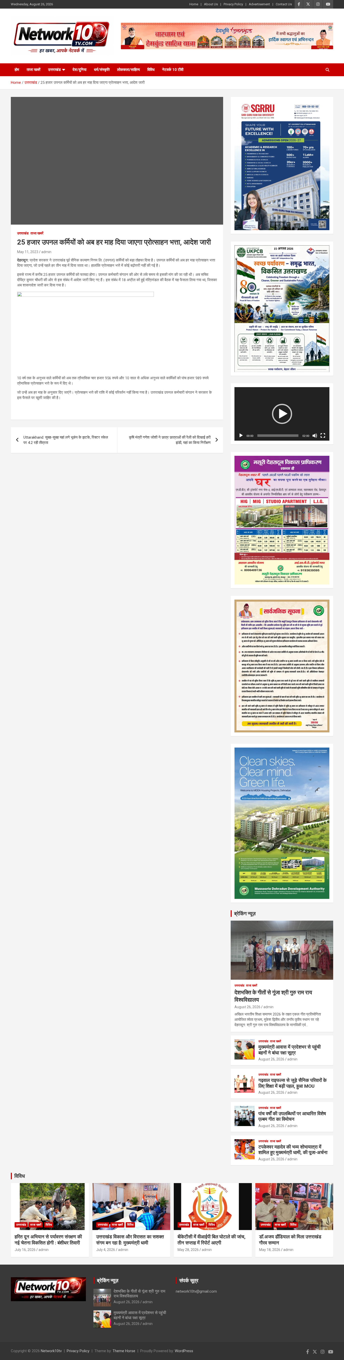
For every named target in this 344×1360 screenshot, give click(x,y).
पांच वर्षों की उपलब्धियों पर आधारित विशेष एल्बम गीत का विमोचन (292, 1116)
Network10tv (51, 1351)
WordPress (184, 1351)
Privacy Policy (233, 4)
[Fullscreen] (322, 435)
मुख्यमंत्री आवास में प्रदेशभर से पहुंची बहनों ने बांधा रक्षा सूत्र (289, 1050)
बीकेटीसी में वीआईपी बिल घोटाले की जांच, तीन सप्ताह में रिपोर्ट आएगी (212, 1240)
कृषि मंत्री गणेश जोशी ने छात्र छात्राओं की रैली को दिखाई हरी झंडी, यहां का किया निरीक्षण (170, 440)
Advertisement (259, 4)
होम (17, 69)
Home (193, 4)
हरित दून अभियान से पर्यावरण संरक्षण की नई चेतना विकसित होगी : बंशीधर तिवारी (48, 1240)
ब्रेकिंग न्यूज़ (245, 914)
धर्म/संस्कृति (102, 69)
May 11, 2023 (27, 252)
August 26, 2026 (247, 1007)
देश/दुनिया (79, 69)
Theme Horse (124, 1351)
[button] (282, 414)
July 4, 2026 (105, 1250)
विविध (151, 69)
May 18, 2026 (269, 1250)
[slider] (277, 435)
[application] (281, 414)
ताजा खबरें (34, 69)
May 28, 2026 (188, 1250)
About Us (211, 4)
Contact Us (284, 4)
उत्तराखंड (54, 69)
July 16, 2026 (25, 1250)
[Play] (241, 435)
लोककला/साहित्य (128, 69)
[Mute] (314, 435)
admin (46, 252)
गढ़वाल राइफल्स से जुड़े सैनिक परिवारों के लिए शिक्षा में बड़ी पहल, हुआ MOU (292, 1083)
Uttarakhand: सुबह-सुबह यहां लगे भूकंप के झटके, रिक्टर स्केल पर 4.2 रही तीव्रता (65, 440)
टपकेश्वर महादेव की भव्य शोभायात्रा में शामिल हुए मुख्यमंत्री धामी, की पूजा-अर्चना (292, 1150)
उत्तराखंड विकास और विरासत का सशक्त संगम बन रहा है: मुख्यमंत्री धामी (130, 1240)
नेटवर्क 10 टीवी (172, 69)
